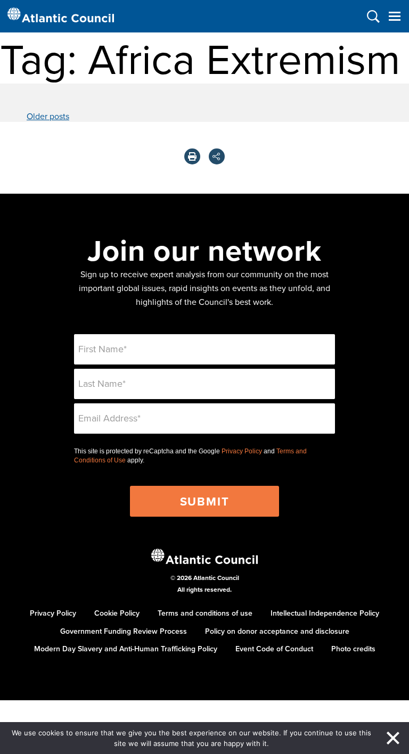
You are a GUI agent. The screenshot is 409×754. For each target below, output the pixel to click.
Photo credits (353, 648)
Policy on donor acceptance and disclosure (277, 631)
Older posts (48, 116)
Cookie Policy (117, 613)
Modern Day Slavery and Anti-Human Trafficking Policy (125, 648)
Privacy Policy (242, 451)
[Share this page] (217, 156)
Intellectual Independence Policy (325, 613)
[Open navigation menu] (394, 16)
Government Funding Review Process (123, 631)
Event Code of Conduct (274, 648)
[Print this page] (192, 156)
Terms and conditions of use (205, 613)
